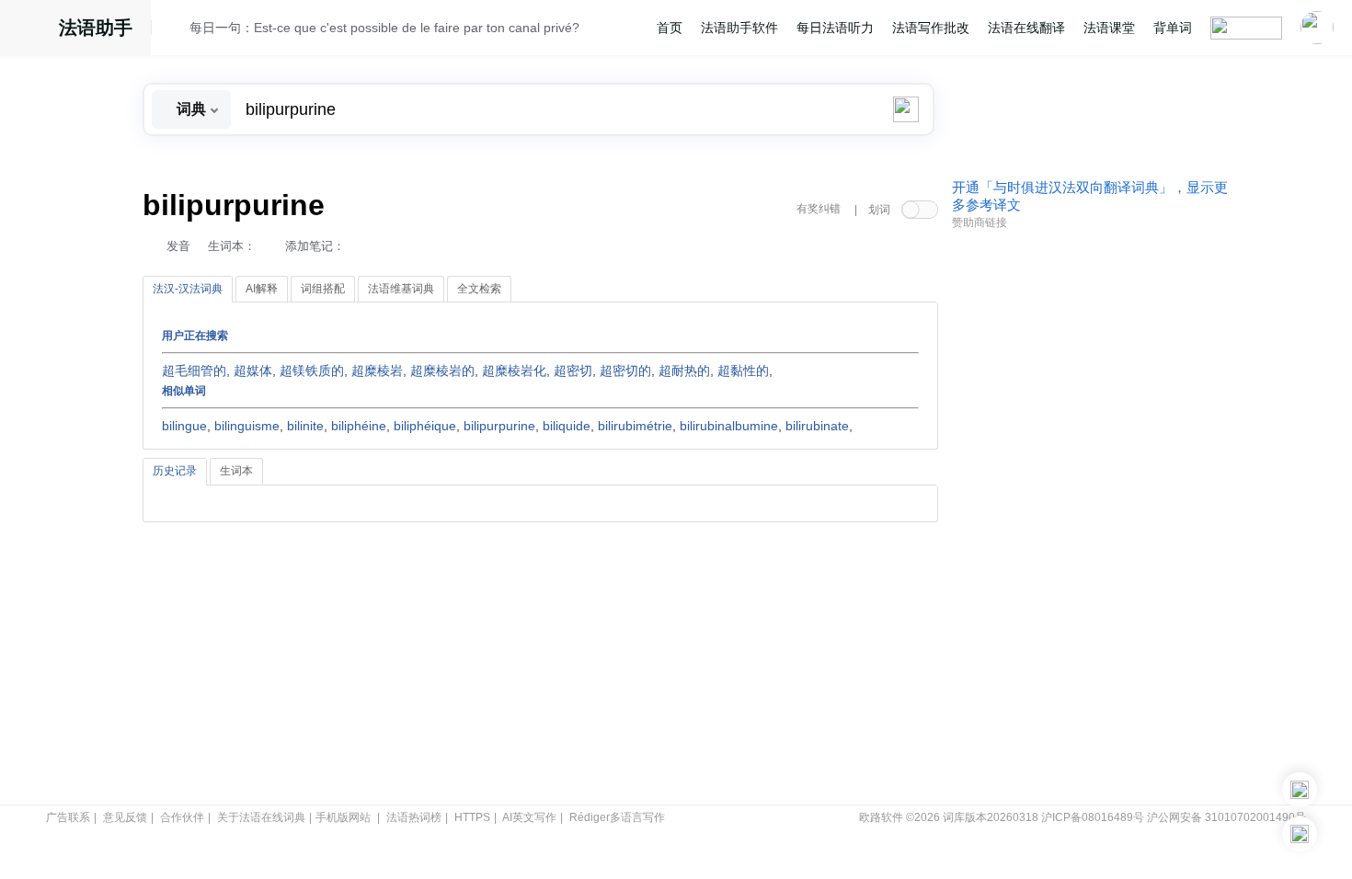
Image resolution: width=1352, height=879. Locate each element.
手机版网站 (343, 817)
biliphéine (358, 425)
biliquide (566, 425)
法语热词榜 (413, 817)
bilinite (305, 425)
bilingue (184, 425)
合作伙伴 (182, 817)
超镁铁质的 (312, 370)
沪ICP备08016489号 (1092, 817)
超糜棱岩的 (442, 370)
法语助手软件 (739, 27)
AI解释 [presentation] (262, 288)
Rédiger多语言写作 (617, 817)
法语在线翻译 (1026, 27)
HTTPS (472, 817)
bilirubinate (817, 425)
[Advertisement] (1090, 517)
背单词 (1172, 27)
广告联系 (68, 817)
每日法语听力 (835, 27)
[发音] (175, 30)
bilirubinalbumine (729, 425)
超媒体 (253, 370)
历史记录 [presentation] (175, 470)
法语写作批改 (930, 27)
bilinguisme (247, 425)
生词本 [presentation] (236, 470)
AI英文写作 (529, 817)
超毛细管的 (194, 370)
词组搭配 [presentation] (323, 288)
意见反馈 (125, 817)
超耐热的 (684, 370)
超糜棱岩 (377, 370)
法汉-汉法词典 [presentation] (188, 288)
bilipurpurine (499, 425)
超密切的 (625, 370)
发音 (178, 246)
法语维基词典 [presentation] (401, 288)
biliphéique (425, 425)
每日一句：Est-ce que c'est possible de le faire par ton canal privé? (384, 27)
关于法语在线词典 (261, 817)
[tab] (188, 289)
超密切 (573, 370)
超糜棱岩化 (514, 370)
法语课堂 (1109, 27)
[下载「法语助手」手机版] (1299, 789)
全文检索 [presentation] (479, 288)
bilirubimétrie (635, 425)
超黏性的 (743, 370)
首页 (669, 27)
